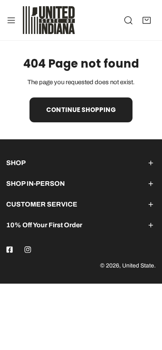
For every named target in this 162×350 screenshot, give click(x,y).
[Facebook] (9, 249)
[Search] (128, 20)
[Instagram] (28, 249)
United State (138, 265)
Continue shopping (81, 109)
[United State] (49, 20)
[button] (146, 20)
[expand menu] (11, 20)
